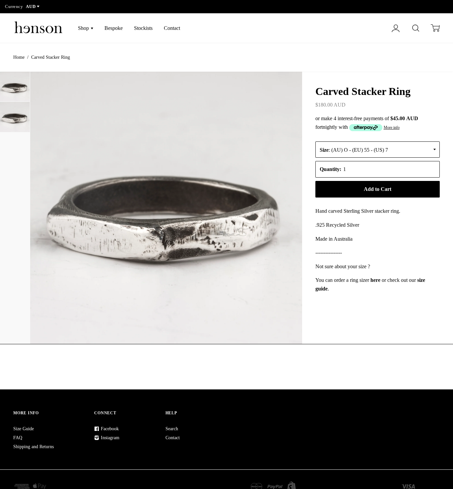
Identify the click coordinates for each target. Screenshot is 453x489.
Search (171, 428)
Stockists (143, 28)
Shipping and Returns (33, 446)
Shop (84, 28)
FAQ (17, 437)
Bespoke (113, 28)
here (375, 280)
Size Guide (23, 428)
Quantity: (330, 169)
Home (19, 57)
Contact (172, 28)
